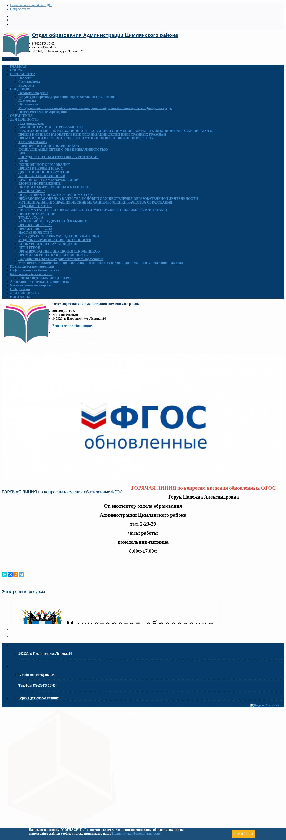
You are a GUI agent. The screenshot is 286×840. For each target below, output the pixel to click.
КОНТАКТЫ (20, 296)
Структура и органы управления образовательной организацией (67, 97)
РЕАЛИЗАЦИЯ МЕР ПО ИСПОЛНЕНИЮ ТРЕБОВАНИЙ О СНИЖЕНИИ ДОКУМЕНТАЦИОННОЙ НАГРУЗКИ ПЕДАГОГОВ (116, 130)
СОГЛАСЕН (243, 834)
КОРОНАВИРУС (31, 191)
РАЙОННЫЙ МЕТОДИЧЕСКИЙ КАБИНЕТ (52, 221)
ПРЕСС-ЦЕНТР (22, 74)
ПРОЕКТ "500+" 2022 (35, 229)
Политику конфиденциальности (136, 833)
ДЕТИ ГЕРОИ (29, 247)
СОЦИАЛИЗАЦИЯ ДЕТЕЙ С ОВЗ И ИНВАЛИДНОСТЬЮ (63, 149)
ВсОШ (23, 161)
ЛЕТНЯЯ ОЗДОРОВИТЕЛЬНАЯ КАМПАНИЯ (54, 187)
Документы (27, 100)
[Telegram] (21, 574)
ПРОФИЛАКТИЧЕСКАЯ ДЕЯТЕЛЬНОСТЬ (53, 255)
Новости (24, 78)
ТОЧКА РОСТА (30, 217)
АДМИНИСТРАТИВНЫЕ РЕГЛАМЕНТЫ (51, 127)
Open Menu (10, 59)
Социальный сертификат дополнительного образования (60, 259)
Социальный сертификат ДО (31, 5)
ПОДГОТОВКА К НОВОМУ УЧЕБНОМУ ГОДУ (55, 195)
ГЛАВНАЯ (18, 66)
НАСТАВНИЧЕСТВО (35, 232)
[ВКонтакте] (10, 574)
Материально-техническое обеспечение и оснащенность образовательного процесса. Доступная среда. (95, 108)
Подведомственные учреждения (42, 112)
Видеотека (26, 85)
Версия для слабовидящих (72, 325)
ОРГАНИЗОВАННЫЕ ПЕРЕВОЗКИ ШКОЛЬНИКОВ (59, 251)
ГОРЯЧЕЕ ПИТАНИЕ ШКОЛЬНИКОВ (48, 146)
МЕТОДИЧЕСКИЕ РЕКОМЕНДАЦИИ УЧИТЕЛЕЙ (58, 236)
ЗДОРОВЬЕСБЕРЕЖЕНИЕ (39, 183)
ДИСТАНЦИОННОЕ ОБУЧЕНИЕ (44, 172)
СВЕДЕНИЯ (19, 89)
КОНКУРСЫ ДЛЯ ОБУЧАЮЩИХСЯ (47, 244)
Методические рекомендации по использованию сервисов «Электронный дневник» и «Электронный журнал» (101, 262)
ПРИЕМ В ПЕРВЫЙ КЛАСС (40, 168)
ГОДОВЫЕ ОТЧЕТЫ (35, 206)
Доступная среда (31, 123)
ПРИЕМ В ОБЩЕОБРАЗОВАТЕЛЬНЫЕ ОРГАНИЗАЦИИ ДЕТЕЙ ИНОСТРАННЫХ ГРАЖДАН (92, 134)
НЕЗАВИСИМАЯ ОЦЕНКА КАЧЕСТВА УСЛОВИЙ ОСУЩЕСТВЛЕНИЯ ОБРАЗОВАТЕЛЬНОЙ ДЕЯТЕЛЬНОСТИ (108, 198)
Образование (28, 104)
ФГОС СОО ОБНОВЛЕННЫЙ (41, 176)
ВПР (21, 153)
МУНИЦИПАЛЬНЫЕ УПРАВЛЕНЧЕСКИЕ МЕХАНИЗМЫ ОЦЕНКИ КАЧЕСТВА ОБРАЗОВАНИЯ (95, 202)
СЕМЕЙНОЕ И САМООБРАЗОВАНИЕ (48, 179)
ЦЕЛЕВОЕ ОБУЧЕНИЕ (36, 213)
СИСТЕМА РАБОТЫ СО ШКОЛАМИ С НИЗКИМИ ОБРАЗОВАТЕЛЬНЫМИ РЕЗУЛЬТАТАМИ (92, 210)
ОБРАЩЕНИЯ (21, 115)
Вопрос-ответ (20, 9)
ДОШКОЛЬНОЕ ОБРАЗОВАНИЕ (44, 164)
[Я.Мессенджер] (4, 574)
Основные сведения (33, 93)
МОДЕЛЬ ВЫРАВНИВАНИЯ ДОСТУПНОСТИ (54, 240)
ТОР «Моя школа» (32, 142)
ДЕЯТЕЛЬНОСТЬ (24, 119)
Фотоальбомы (29, 81)
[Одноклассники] (15, 574)
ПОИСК (16, 70)
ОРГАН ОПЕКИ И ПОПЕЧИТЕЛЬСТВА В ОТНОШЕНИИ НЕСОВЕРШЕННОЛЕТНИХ (86, 138)
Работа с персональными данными (44, 278)
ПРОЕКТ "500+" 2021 (35, 225)
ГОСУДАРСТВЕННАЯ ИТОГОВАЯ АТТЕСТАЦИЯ (58, 157)
